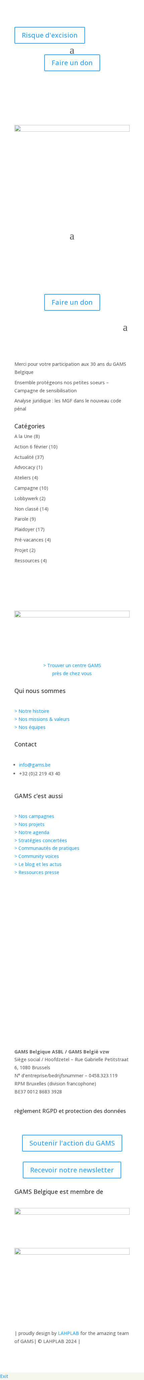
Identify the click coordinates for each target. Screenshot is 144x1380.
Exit (4, 1376)
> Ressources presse (36, 872)
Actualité (24, 457)
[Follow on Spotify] (72, 949)
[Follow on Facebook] (72, 972)
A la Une (23, 436)
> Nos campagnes (34, 816)
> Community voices (36, 856)
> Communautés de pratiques (46, 848)
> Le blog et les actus (38, 864)
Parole (21, 519)
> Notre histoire (31, 711)
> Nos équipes (30, 727)
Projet (21, 550)
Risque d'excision (50, 35)
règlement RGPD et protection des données (70, 1111)
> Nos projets (29, 824)
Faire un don (72, 62)
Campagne (26, 488)
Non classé (26, 509)
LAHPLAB (68, 1333)
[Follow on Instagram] (72, 925)
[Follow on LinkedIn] (72, 1019)
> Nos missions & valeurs (42, 719)
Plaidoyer (24, 529)
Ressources (27, 560)
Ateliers (22, 477)
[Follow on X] (72, 996)
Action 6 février (31, 446)
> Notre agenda (31, 832)
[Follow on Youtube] (72, 902)
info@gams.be (35, 765)
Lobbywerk (26, 498)
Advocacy (24, 467)
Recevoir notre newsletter (72, 1169)
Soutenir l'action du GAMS (72, 1143)
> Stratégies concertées (40, 840)
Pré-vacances (29, 539)
